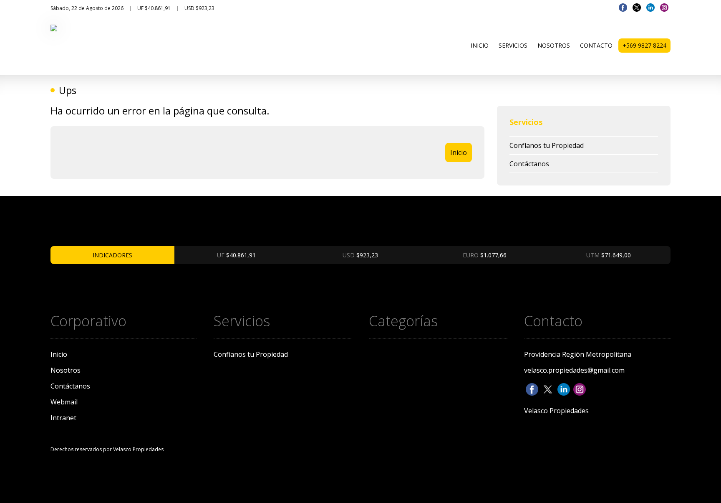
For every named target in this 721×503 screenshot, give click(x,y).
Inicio (480, 45)
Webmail (64, 401)
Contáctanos (529, 163)
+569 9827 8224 (644, 45)
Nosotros (553, 45)
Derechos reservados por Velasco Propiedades (107, 449)
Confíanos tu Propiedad (546, 145)
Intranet (63, 417)
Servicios (513, 45)
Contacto (596, 45)
